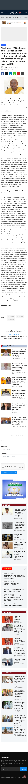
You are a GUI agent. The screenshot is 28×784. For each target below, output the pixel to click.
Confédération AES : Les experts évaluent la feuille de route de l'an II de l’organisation (14, 576)
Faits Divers (16, 17)
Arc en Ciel (14, 372)
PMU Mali (8, 17)
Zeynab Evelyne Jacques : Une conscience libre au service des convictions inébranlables (19, 407)
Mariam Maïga (11, 316)
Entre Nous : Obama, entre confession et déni (19, 640)
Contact (3, 780)
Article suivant (13, 334)
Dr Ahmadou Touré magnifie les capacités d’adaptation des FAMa (19, 554)
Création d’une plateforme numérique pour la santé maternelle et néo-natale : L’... (14, 337)
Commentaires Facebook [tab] (17, 435)
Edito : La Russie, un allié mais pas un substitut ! (20, 544)
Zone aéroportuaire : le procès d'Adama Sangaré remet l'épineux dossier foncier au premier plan (19, 680)
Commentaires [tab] (5, 435)
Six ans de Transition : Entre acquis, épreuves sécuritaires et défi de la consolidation (19, 650)
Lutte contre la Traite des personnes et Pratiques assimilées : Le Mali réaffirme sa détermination (19, 353)
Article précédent (15, 328)
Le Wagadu (16, 686)
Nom (2, 440)
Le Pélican (16, 547)
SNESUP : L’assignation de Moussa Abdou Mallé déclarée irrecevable (14, 330)
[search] (26, 12)
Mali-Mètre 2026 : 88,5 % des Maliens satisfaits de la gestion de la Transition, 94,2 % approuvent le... (19, 421)
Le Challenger (15, 358)
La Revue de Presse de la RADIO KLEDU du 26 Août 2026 (13, 606)
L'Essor (13, 426)
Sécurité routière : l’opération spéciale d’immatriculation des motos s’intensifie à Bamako (19, 694)
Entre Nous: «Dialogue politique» (17, 618)
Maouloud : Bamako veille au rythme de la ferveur (12, 583)
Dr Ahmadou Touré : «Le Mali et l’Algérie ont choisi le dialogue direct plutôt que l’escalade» (20, 513)
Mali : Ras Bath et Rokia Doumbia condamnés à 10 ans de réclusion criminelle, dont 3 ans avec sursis (19, 381)
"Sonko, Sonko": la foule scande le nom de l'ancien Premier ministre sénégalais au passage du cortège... (20, 719)
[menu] (2, 12)
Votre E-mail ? (4, 446)
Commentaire (4, 453)
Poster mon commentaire (9, 472)
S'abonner (23, 769)
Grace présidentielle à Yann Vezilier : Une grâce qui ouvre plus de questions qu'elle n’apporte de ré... (19, 367)
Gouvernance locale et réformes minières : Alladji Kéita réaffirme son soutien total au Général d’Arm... (19, 393)
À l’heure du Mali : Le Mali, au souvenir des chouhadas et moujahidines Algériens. (20, 526)
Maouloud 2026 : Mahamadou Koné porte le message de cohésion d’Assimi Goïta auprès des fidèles (13, 598)
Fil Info (2, 17)
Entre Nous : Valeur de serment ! (19, 660)
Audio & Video (24, 17)
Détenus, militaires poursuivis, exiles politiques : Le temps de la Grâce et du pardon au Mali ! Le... (19, 706)
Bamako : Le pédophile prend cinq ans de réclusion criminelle (14, 590)
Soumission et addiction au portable (18, 536)
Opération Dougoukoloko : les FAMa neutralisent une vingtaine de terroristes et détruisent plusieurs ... (20, 732)
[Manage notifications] (24, 776)
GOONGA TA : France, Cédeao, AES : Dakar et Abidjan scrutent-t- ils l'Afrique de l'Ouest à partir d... (19, 629)
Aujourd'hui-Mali (15, 412)
